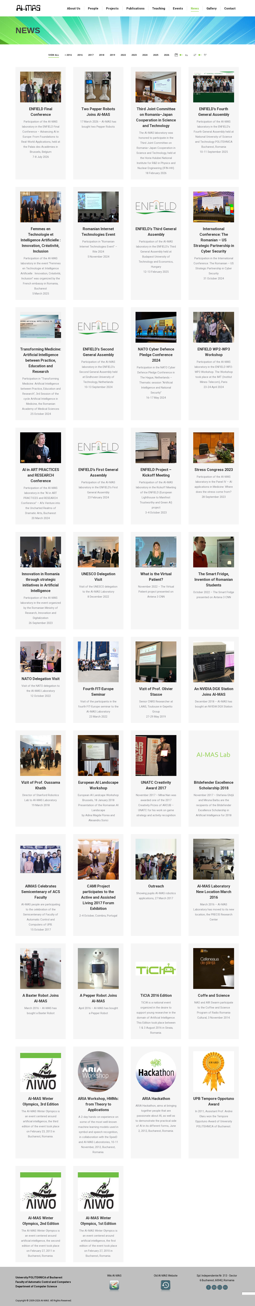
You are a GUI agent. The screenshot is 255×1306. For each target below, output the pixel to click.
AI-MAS (45, 1300)
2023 (134, 55)
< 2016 (68, 55)
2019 (112, 55)
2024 (144, 55)
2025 (155, 55)
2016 (80, 55)
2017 (90, 55)
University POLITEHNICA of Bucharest (38, 1277)
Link (156, 87)
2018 (101, 55)
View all (53, 55)
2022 (123, 55)
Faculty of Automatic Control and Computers (43, 1281)
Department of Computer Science (36, 1286)
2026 (166, 55)
